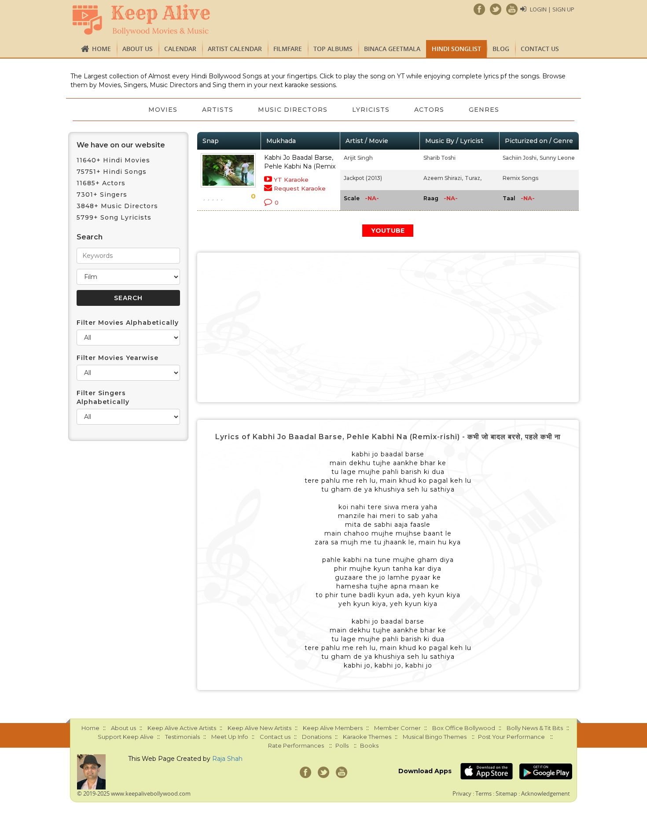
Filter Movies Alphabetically (128, 323)
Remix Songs (520, 178)
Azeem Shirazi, (443, 178)
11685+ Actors (101, 183)
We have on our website (121, 145)
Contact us (540, 48)
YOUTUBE (387, 231)
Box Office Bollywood (463, 727)
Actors (429, 110)
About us (137, 48)
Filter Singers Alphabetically (103, 397)
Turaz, (473, 178)
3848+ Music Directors (117, 206)
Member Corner (397, 727)
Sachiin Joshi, (520, 157)
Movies (162, 110)
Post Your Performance (511, 736)
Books (369, 745)
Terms (483, 793)
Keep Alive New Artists (259, 727)
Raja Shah (227, 759)
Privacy (461, 793)
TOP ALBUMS (333, 48)
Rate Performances (296, 745)
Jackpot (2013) (363, 178)
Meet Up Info (229, 736)
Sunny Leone (557, 157)
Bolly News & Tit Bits (535, 727)
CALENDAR (180, 48)
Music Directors (292, 110)
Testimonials (182, 736)
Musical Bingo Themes (435, 736)
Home (101, 48)
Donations (316, 736)
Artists (217, 110)
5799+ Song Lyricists (114, 217)
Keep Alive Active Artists (181, 727)
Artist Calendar (235, 48)
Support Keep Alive (126, 736)
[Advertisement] (388, 327)
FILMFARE (287, 48)
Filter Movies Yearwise (117, 358)
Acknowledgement (545, 793)
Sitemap (506, 793)
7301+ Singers (102, 194)
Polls (342, 745)
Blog (501, 48)
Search (90, 237)
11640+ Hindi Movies (113, 160)
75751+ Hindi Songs (112, 172)
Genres (484, 110)
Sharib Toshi (439, 157)
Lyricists (371, 110)
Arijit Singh (358, 157)
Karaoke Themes (367, 736)
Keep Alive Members (333, 727)
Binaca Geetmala (392, 48)
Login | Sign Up (552, 9)
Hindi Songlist (456, 48)
